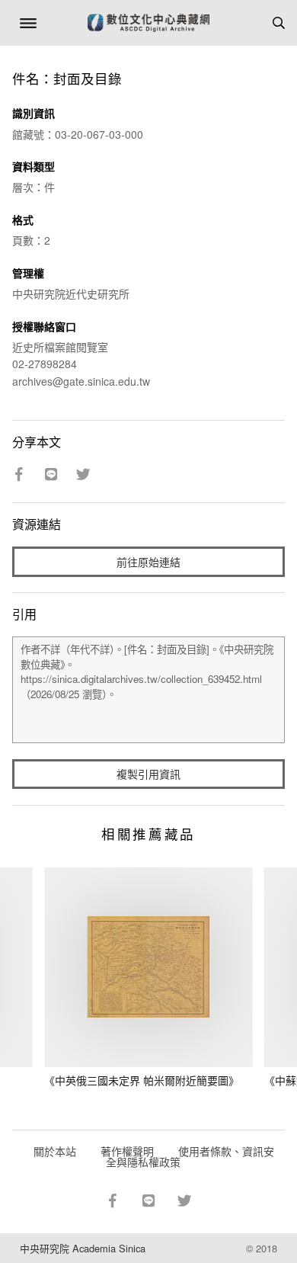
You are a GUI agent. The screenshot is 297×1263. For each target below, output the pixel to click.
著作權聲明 (127, 1151)
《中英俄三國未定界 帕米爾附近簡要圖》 (141, 1080)
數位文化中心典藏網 (148, 23)
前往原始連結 (148, 561)
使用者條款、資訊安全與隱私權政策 (190, 1156)
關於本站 (55, 1151)
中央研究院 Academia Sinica (82, 1248)
